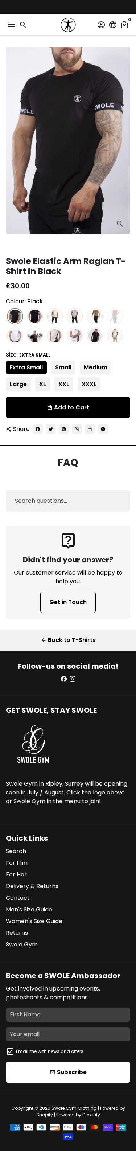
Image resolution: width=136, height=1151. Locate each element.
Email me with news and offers (49, 1051)
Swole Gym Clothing (74, 1108)
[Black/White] (35, 317)
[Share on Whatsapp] (77, 429)
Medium (95, 367)
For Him (17, 863)
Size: (28, 354)
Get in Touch (68, 602)
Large (18, 384)
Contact (18, 898)
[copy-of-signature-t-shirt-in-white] (115, 336)
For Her (16, 874)
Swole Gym (22, 944)
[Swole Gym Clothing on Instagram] (72, 679)
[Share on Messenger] (103, 429)
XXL (63, 384)
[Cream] (55, 317)
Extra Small (26, 367)
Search (16, 851)
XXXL (89, 384)
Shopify (44, 1115)
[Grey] (75, 317)
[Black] (15, 317)
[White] (15, 336)
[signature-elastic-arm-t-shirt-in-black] (95, 336)
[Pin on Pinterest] (64, 429)
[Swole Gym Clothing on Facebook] (64, 679)
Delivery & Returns (32, 886)
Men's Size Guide (29, 909)
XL (42, 384)
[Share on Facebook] (38, 429)
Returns (17, 933)
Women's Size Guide (34, 921)
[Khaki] (95, 317)
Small (63, 367)
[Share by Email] (90, 429)
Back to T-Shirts (68, 640)
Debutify (91, 1115)
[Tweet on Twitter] (51, 429)
